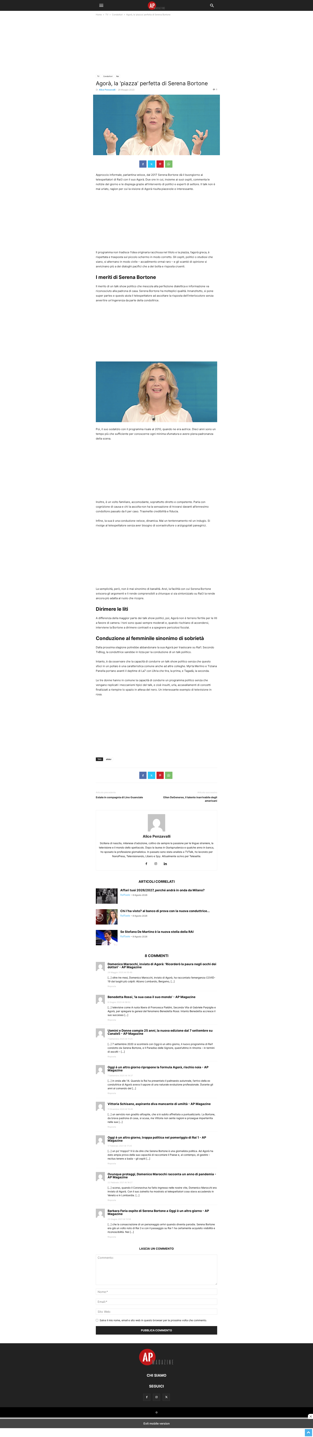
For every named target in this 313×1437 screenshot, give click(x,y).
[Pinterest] (160, 164)
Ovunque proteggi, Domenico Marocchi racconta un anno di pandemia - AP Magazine (162, 1175)
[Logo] (156, 1364)
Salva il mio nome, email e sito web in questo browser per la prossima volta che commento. (153, 1320)
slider (108, 759)
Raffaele (125, 894)
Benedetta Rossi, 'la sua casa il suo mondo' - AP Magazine (151, 997)
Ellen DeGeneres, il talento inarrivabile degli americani (190, 799)
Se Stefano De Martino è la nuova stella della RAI (157, 932)
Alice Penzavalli (107, 89)
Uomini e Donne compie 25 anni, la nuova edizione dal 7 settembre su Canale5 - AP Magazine (160, 1032)
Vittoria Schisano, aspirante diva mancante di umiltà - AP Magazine (159, 1104)
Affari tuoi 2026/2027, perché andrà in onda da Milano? (162, 890)
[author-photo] (156, 831)
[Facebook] (143, 164)
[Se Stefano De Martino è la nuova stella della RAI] (107, 938)
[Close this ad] (310, 1416)
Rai (117, 76)
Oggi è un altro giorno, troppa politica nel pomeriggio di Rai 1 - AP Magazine (157, 1139)
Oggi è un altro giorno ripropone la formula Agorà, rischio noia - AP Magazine (158, 1068)
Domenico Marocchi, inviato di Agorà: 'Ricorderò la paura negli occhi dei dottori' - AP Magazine (162, 965)
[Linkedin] (165, 863)
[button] (101, 5)
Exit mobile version (156, 1423)
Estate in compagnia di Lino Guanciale (119, 797)
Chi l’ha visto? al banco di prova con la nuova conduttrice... (165, 911)
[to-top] (308, 1431)
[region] (156, 46)
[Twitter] (151, 164)
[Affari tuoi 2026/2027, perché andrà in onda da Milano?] (107, 896)
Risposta (112, 986)
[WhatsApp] (168, 164)
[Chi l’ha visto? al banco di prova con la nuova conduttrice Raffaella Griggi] (107, 917)
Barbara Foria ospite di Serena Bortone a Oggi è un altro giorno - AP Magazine (158, 1212)
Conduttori (117, 14)
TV (106, 14)
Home (99, 14)
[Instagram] (155, 863)
